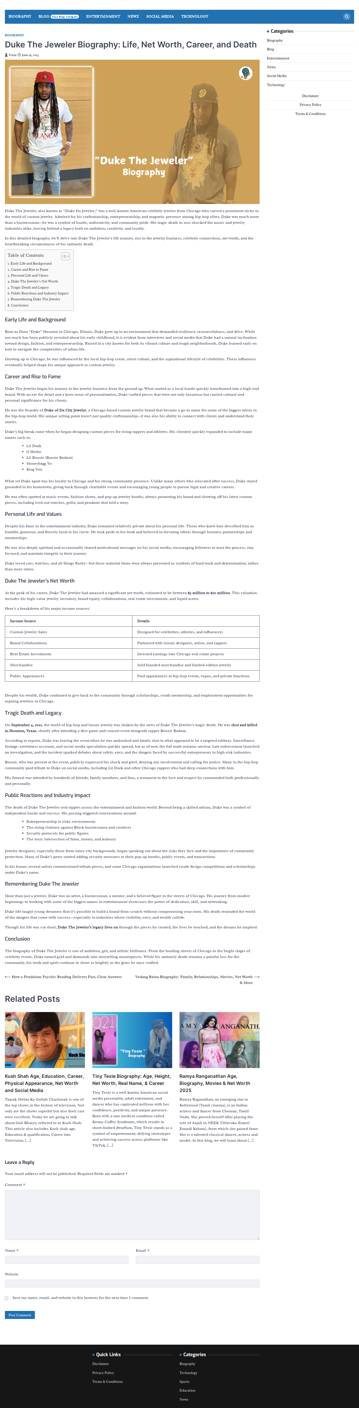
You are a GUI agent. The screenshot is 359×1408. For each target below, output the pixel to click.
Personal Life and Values (29, 275)
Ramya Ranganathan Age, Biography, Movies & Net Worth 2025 (215, 1083)
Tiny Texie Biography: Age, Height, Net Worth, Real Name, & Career (131, 1079)
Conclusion (19, 305)
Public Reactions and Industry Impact (40, 293)
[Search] (346, 16)
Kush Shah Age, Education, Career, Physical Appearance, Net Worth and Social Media (44, 1083)
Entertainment (103, 16)
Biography (20, 16)
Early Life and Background (31, 263)
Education (187, 1390)
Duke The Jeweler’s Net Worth (34, 281)
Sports (185, 1381)
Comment (15, 1184)
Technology (194, 16)
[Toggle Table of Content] (63, 256)
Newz (133, 16)
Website (12, 1274)
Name (12, 1250)
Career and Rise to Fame (29, 269)
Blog (58, 16)
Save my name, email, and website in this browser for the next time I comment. (80, 1297)
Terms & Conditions (310, 113)
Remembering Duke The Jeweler (35, 299)
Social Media (160, 16)
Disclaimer (310, 95)
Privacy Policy (310, 104)
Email (143, 1250)
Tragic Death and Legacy (30, 287)
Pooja (12, 55)
